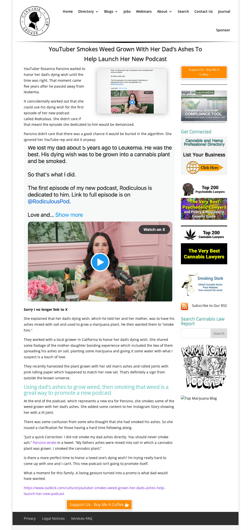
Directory (86, 11)
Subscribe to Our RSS (209, 305)
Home (68, 11)
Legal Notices (53, 518)
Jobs (127, 11)
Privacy (30, 518)
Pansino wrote (44, 442)
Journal (224, 11)
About (162, 11)
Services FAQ (81, 518)
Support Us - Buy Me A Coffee (97, 504)
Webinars (144, 11)
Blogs (108, 11)
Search (183, 11)
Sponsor (223, 30)
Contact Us (203, 11)
